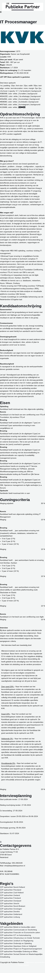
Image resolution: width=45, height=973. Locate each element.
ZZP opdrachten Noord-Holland (12, 887)
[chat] (1, 842)
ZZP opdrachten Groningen (11, 909)
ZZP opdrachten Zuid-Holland (12, 893)
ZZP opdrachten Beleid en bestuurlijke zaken (18, 927)
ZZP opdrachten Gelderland (11, 914)
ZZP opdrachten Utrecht (9, 903)
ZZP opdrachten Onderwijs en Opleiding (16, 943)
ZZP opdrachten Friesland (10, 898)
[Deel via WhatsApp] (20, 107)
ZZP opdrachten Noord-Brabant (12, 906)
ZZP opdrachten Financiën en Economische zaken (20, 932)
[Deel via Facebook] (19, 107)
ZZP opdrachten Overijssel (10, 901)
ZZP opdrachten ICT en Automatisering (15, 935)
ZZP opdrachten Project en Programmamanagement (21, 949)
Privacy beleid (23, 965)
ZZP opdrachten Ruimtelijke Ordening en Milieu (19, 951)
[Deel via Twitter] (23, 107)
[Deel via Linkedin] (25, 107)
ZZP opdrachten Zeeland (10, 895)
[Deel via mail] (22, 107)
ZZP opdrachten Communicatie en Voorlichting (18, 930)
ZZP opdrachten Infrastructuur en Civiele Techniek (20, 938)
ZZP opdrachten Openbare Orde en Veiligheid (18, 946)
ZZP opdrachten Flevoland (10, 890)
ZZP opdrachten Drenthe (10, 912)
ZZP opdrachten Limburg (10, 917)
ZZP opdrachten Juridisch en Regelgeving (16, 941)
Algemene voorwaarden (35, 962)
